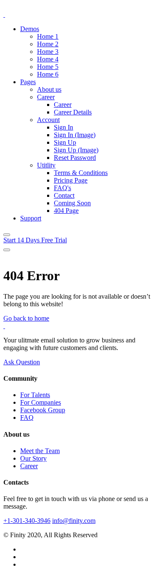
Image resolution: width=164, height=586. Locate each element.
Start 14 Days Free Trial (35, 240)
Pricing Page (70, 180)
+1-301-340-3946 (26, 520)
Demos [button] (29, 28)
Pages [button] (28, 81)
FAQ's (62, 187)
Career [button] (46, 97)
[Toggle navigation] (6, 234)
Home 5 (47, 66)
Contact (64, 195)
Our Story (33, 458)
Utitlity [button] (46, 165)
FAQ (27, 417)
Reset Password (75, 157)
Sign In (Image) (74, 134)
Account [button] (48, 119)
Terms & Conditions (81, 172)
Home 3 (47, 51)
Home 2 (47, 44)
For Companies (40, 402)
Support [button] (30, 218)
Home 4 (47, 59)
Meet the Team (40, 450)
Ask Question (21, 362)
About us (49, 89)
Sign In (63, 127)
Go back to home (26, 318)
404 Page (66, 210)
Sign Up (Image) (76, 150)
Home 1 (47, 36)
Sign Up (65, 142)
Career (62, 104)
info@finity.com (73, 520)
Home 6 (47, 74)
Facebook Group (42, 410)
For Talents (35, 394)
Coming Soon (72, 203)
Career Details (73, 112)
